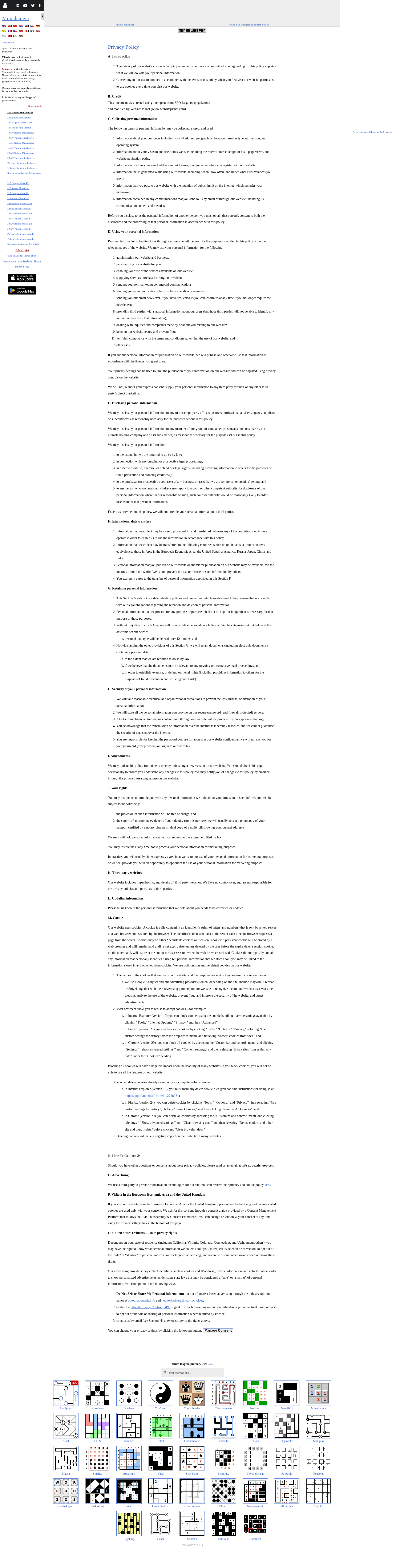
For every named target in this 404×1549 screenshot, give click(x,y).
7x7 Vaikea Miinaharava (19, 127)
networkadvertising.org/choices (182, 1300)
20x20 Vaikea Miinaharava (20, 158)
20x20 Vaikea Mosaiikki (19, 228)
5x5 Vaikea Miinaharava (19, 117)
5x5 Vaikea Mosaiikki (18, 188)
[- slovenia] (38, 32)
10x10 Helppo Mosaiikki (19, 203)
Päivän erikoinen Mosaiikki (20, 234)
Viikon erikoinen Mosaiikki (20, 239)
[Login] (5, 6)
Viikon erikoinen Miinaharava (22, 168)
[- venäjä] (27, 27)
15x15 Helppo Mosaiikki (19, 213)
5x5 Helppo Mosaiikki (18, 183)
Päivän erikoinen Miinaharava (22, 163)
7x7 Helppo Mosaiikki (18, 193)
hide (211, 1364)
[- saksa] (38, 27)
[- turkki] (21, 32)
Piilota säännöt (35, 106)
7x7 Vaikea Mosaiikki (18, 198)
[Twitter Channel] (33, 6)
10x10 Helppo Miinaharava (20, 132)
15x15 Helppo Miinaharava (20, 143)
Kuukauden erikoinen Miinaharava (24, 173)
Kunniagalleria (25, 261)
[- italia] (33, 32)
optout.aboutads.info (141, 1300)
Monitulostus (9, 261)
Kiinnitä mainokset (125, 24)
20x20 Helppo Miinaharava (20, 153)
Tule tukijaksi (22, 250)
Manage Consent (218, 1330)
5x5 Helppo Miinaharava (20, 112)
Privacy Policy (22, 266)
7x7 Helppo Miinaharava (19, 122)
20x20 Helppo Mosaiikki (19, 223)
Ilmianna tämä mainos (258, 24)
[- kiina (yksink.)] (15, 27)
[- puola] (33, 27)
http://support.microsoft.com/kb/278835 (151, 1095)
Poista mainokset (237, 24)
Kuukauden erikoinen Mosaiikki (23, 244)
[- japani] (27, 32)
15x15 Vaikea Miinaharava (20, 148)
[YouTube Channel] (25, 6)
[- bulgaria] (10, 27)
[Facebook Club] (40, 6)
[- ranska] (10, 32)
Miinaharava (15, 18)
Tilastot (37, 261)
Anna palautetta (14, 255)
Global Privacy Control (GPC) (151, 1307)
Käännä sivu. (9, 42)
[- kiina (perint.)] (10, 37)
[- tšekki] (15, 32)
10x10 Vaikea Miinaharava (20, 137)
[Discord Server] (18, 6)
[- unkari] (21, 37)
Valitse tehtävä (30, 255)
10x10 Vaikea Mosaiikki (19, 208)
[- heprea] (15, 37)
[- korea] (4, 37)
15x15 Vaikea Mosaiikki (19, 218)
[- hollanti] (21, 27)
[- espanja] (4, 32)
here (267, 1185)
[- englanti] (4, 27)
